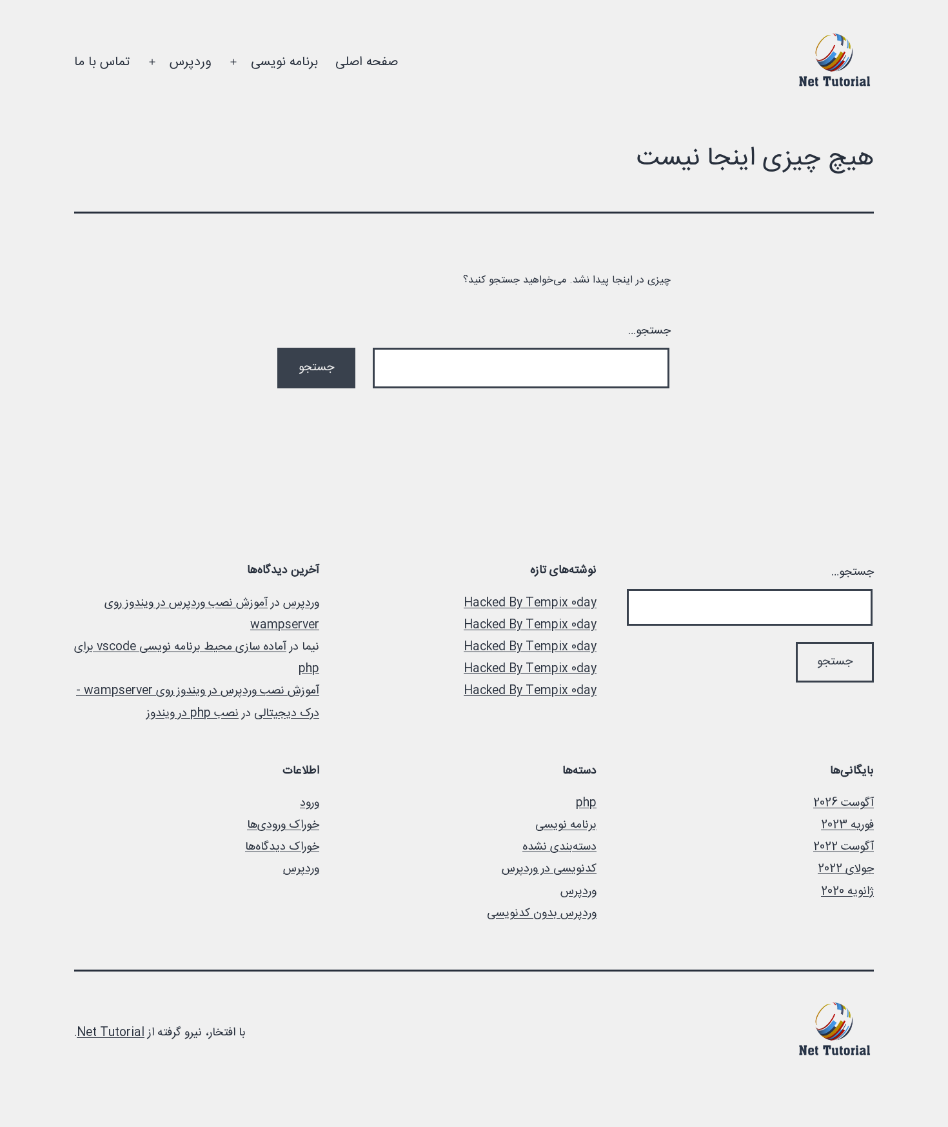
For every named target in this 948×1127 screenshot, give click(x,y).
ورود (309, 803)
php (586, 803)
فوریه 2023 (847, 825)
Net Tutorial (110, 1032)
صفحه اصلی (366, 62)
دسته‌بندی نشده (559, 847)
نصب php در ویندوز (192, 713)
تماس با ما (102, 62)
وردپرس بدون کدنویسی (542, 913)
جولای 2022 (846, 869)
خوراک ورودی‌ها (283, 825)
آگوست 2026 (843, 803)
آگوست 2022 (843, 847)
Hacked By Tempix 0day (530, 603)
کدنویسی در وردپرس (549, 869)
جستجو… (649, 331)
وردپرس (190, 62)
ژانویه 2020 (847, 891)
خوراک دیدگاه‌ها (282, 847)
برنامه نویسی (284, 62)
